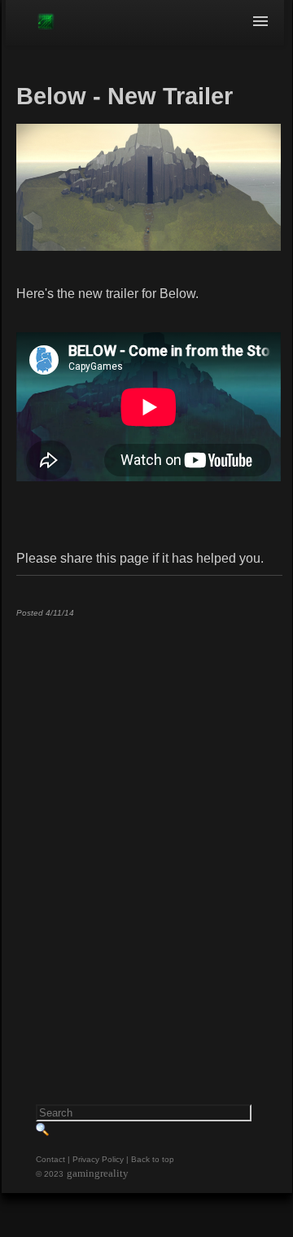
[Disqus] (148, 833)
